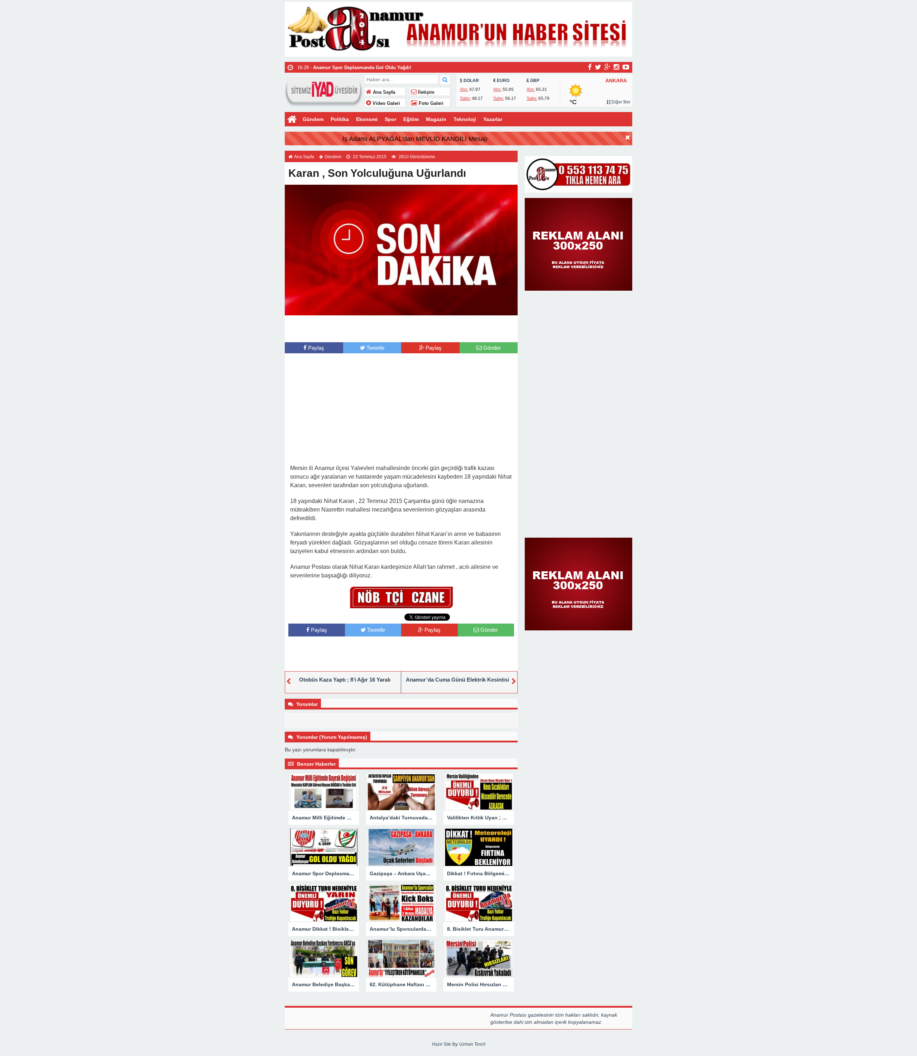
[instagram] (616, 67)
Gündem (313, 119)
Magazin (436, 119)
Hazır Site (441, 1044)
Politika (340, 119)
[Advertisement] (401, 328)
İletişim (426, 92)
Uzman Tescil (472, 1044)
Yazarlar (492, 119)
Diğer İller (620, 102)
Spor (390, 119)
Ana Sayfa (383, 92)
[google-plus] (607, 67)
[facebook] (590, 67)
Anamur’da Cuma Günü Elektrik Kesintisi (457, 680)
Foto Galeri (430, 103)
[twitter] (598, 67)
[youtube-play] (626, 67)
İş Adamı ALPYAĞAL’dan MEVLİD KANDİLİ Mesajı (415, 138)
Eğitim (411, 119)
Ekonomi (367, 119)
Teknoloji (464, 119)
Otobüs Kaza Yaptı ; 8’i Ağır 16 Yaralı (344, 680)
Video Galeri (385, 103)
